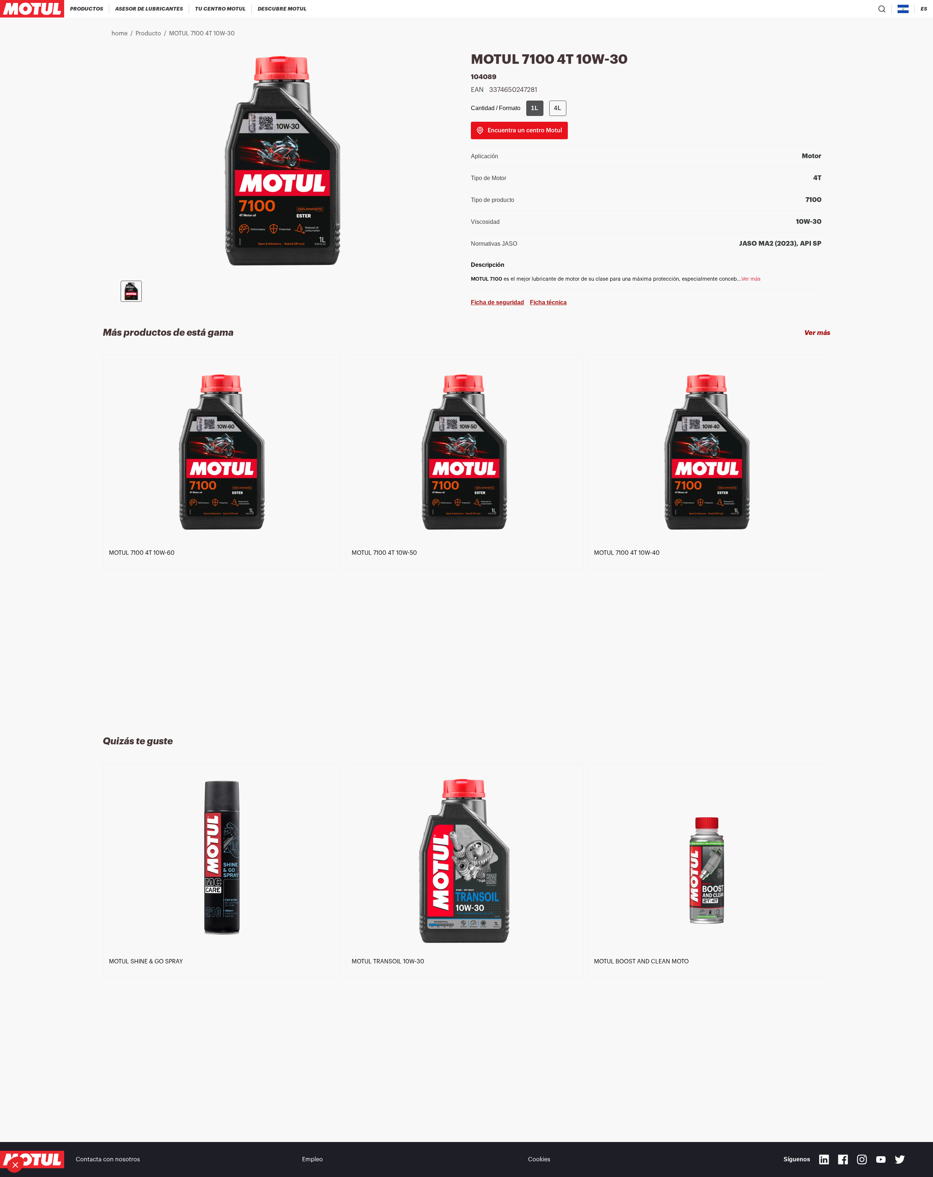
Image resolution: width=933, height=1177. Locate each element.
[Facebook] (843, 1159)
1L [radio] (535, 108)
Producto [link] (148, 33)
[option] (224, 536)
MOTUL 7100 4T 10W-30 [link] (202, 33)
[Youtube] (881, 1159)
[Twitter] (900, 1159)
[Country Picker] (903, 9)
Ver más (817, 333)
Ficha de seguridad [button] (497, 302)
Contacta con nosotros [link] (108, 1159)
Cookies (539, 1159)
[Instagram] (862, 1159)
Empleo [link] (312, 1159)
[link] (519, 130)
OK (122, 1140)
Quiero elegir (45, 1140)
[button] (15, 1164)
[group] (546, 108)
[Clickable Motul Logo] (32, 8)
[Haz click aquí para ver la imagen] (131, 291)
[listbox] (467, 536)
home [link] (120, 33)
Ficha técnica (548, 302)
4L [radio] (558, 108)
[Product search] (882, 8)
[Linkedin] (824, 1159)
